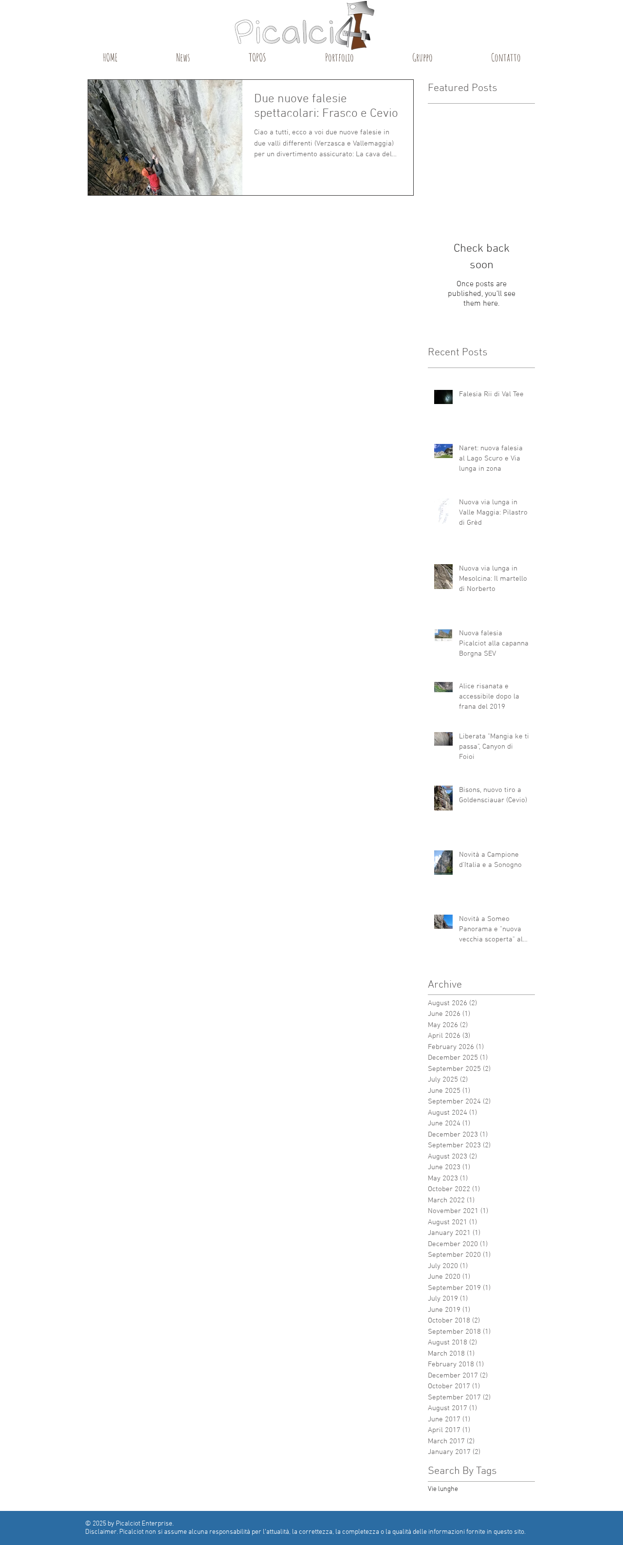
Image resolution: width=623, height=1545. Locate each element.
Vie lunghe (443, 1489)
